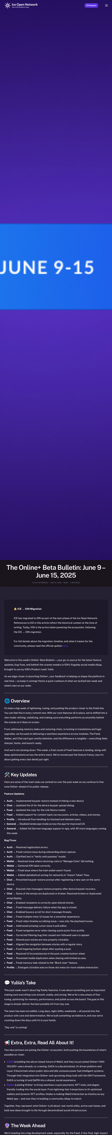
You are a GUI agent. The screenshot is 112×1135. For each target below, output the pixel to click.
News (65, 582)
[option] (1, 1129)
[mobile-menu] (105, 5)
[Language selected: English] (53, 1131)
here (64, 645)
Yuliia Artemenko (40, 582)
